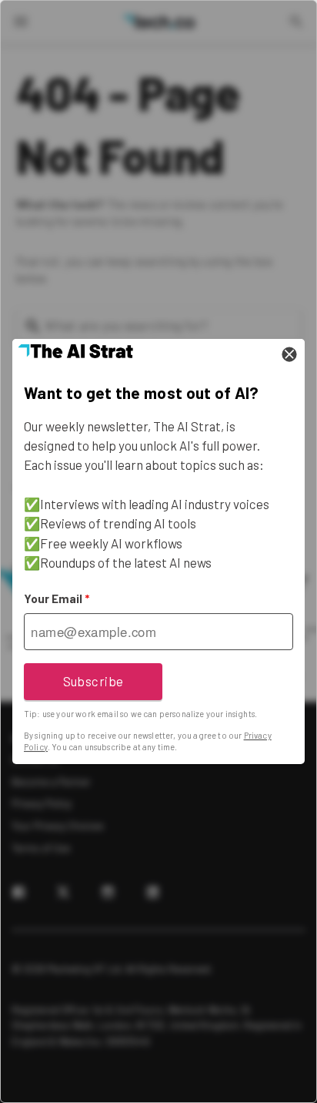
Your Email (56, 598)
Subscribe (93, 681)
